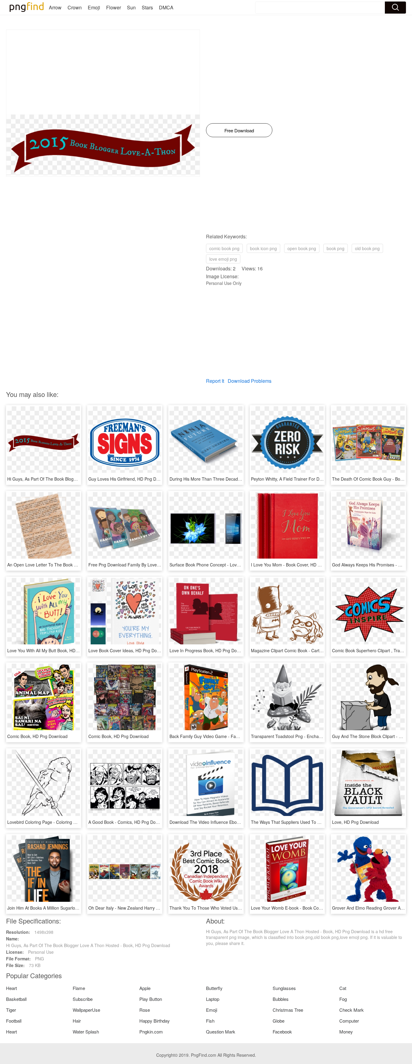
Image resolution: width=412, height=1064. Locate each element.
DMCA (166, 7)
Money (346, 1031)
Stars (147, 7)
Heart (11, 988)
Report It (215, 380)
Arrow (55, 7)
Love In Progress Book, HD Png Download (210, 650)
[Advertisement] (103, 72)
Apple (145, 988)
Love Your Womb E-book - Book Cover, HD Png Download (306, 908)
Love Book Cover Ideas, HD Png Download (129, 650)
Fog (343, 999)
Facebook (282, 1031)
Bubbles (281, 999)
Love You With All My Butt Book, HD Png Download (55, 650)
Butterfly (214, 988)
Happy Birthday (154, 1020)
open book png (301, 248)
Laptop (212, 999)
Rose (144, 1010)
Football (13, 1020)
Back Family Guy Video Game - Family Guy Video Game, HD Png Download (242, 736)
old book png (367, 248)
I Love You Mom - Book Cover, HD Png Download (298, 565)
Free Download (239, 130)
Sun (131, 7)
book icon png (263, 248)
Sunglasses (284, 988)
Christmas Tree (288, 1010)
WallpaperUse (86, 1010)
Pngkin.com (151, 1031)
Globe (278, 1020)
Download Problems (249, 380)
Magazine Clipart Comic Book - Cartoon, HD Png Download (307, 650)
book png (335, 248)
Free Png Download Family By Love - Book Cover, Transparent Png (152, 565)
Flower (113, 7)
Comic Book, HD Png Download (37, 736)
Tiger (11, 1010)
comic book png (224, 248)
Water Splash (86, 1031)
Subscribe (83, 999)
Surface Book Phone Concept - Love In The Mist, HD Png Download (234, 565)
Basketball (16, 999)
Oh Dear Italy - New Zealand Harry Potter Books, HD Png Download (153, 908)
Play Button (150, 999)
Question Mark (220, 1031)
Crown (75, 7)
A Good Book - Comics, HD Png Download (128, 822)
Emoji (94, 7)
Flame (79, 988)
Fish (210, 1020)
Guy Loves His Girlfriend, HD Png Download (130, 479)
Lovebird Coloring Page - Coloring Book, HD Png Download (63, 822)
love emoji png (223, 259)
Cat (342, 988)
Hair (77, 1020)
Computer (349, 1020)
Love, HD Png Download (355, 822)
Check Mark (351, 1010)
